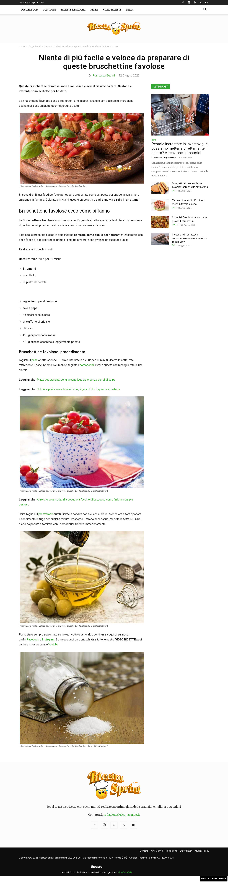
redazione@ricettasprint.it (121, 814)
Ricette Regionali (73, 9)
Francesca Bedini (103, 75)
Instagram (48, 639)
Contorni (49, 9)
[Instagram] (188, 2)
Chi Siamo (157, 850)
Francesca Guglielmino (163, 157)
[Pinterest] (194, 2)
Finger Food (29, 9)
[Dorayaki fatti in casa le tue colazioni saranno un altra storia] (160, 188)
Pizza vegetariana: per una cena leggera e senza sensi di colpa (76, 379)
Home (22, 46)
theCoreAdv (125, 872)
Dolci (174, 190)
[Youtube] (206, 2)
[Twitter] (200, 2)
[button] (205, 10)
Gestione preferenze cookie (213, 878)
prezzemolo (46, 514)
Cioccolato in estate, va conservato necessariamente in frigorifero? (190, 238)
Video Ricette (112, 9)
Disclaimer (186, 850)
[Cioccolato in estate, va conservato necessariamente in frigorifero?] (160, 239)
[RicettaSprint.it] (114, 28)
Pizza (94, 9)
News (130, 9)
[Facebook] (183, 2)
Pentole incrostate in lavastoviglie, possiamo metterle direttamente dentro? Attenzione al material (179, 148)
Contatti (143, 850)
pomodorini (86, 365)
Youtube (53, 644)
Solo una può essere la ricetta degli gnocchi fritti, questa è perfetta (78, 389)
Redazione (171, 850)
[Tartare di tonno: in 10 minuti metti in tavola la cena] (160, 205)
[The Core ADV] (96, 868)
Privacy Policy (202, 850)
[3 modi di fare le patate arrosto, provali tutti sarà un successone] (160, 222)
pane (34, 360)
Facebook (33, 639)
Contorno (176, 224)
